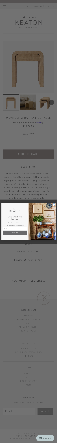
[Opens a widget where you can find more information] (45, 438)
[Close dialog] (54, 204)
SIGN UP (15, 232)
